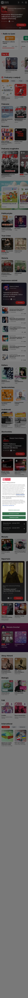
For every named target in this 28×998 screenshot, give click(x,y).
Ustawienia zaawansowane (14, 509)
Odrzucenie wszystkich (14, 513)
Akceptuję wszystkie (14, 517)
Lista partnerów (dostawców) (8, 505)
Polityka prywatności (20, 494)
